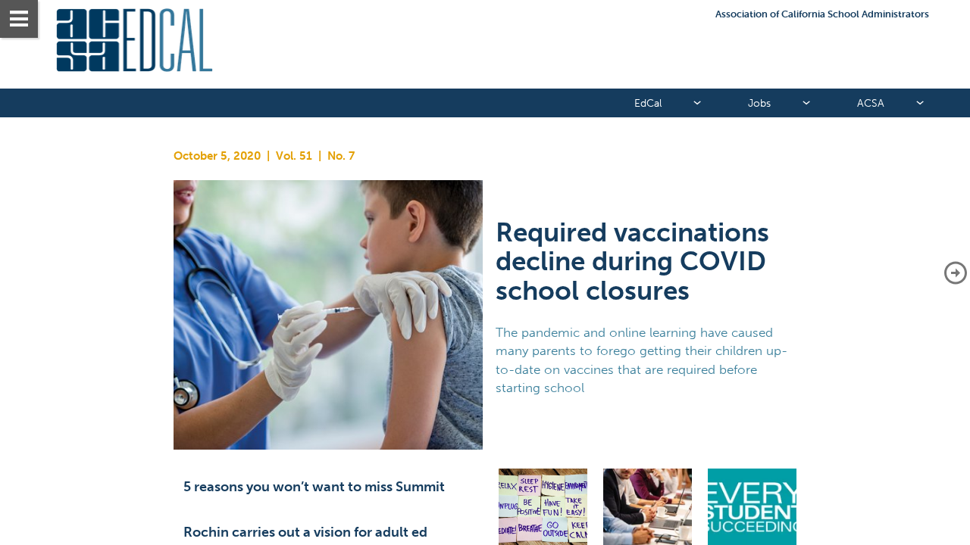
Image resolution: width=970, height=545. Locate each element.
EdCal (648, 103)
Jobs (759, 103)
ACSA (870, 103)
